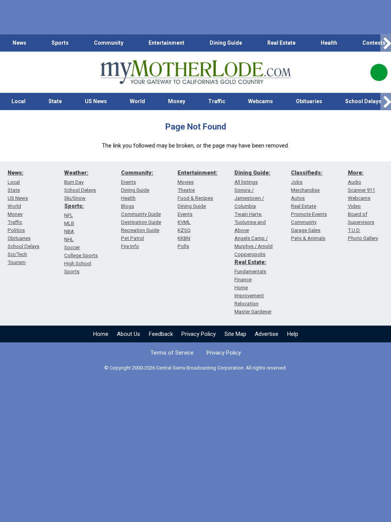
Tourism (17, 262)
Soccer (72, 247)
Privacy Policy (198, 334)
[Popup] (379, 72)
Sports (60, 43)
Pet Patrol (132, 238)
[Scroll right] (385, 43)
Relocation (246, 303)
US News (96, 101)
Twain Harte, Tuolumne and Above (250, 222)
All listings (246, 182)
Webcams (260, 101)
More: (356, 172)
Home (100, 334)
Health (329, 43)
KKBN (184, 238)
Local (18, 101)
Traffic (216, 101)
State (55, 101)
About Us (128, 334)
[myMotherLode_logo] (195, 72)
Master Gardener (252, 311)
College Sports (81, 255)
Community (108, 43)
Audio (354, 182)
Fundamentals (250, 271)
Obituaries (309, 101)
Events (128, 182)
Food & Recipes (195, 198)
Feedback (161, 334)
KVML (184, 222)
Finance (243, 279)
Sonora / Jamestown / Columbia (249, 198)
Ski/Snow (75, 198)
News (19, 43)
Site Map (235, 334)
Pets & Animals (308, 238)
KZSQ (184, 230)
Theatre (186, 190)
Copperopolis (249, 254)
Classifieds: (306, 172)
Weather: (76, 172)
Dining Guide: (252, 172)
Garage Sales (305, 230)
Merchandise (305, 190)
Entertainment (166, 43)
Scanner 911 (361, 190)
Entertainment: (197, 172)
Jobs (296, 182)
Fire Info (130, 246)
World (137, 101)
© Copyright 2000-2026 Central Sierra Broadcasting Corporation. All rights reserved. (195, 368)
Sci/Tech (17, 254)
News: (15, 172)
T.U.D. (354, 230)
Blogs (127, 206)
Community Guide (141, 214)
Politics (16, 230)
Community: (137, 172)
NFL (68, 215)
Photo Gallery (363, 238)
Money (176, 101)
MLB (69, 223)
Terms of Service (172, 352)
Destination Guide (141, 222)
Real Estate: (250, 262)
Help (292, 334)
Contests (374, 43)
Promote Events (309, 214)
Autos (298, 198)
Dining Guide (226, 43)
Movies (186, 182)
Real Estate (281, 43)
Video (354, 206)
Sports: (74, 206)
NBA (69, 231)
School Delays (23, 246)
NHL (69, 239)
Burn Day (74, 182)
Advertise (266, 334)
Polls (183, 246)
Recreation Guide (140, 230)
